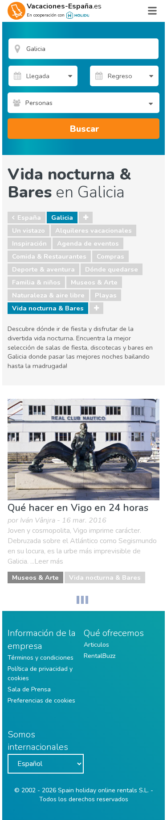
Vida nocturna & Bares (48, 308)
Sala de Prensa (29, 689)
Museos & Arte (94, 282)
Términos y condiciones (40, 657)
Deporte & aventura (43, 269)
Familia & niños (36, 282)
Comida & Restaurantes (49, 256)
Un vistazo (28, 230)
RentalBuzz (99, 656)
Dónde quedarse (111, 269)
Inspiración (29, 243)
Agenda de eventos (88, 243)
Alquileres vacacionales (93, 230)
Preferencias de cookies (41, 700)
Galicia (62, 217)
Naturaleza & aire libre (48, 295)
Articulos (96, 644)
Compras (110, 256)
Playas (106, 295)
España (29, 217)
